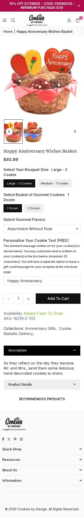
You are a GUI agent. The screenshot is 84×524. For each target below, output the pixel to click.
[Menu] (4, 20)
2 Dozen (34, 208)
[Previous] (9, 131)
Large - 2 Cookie (19, 183)
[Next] (74, 131)
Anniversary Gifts (40, 328)
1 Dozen (12, 208)
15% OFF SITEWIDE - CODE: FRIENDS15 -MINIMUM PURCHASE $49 (42, 6)
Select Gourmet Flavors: (25, 219)
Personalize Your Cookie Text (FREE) (42, 256)
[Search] (13, 20)
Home (8, 31)
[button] (77, 20)
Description (17, 350)
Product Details (20, 384)
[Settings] (69, 20)
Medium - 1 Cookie (54, 183)
